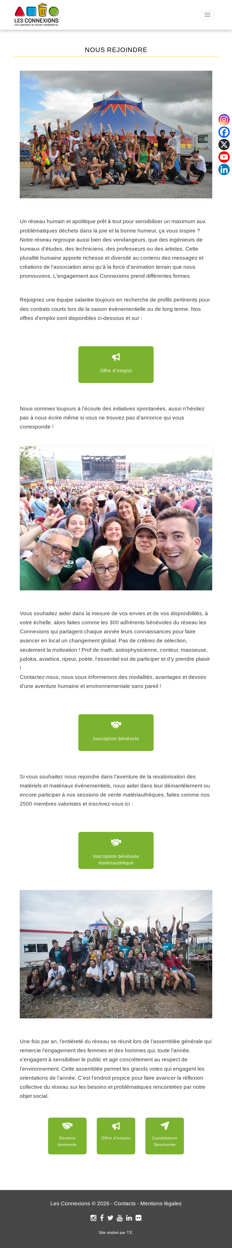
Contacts (125, 1203)
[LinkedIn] (129, 1218)
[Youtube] (224, 157)
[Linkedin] (224, 169)
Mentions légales (161, 1203)
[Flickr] (138, 1218)
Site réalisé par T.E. (116, 1232)
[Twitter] (110, 1218)
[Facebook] (102, 1218)
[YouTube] (120, 1218)
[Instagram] (93, 1218)
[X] (224, 144)
